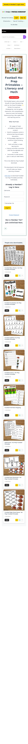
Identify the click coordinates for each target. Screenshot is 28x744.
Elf (5, 228)
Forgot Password (14, 215)
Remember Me (9, 203)
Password (7, 196)
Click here (7, 175)
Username (7, 190)
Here (20, 222)
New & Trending (18, 21)
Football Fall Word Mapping (13, 407)
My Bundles (14, 24)
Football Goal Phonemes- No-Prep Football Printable (13, 478)
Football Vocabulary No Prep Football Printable (13, 303)
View (7, 275)
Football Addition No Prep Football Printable (12, 338)
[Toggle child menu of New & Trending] (24, 21)
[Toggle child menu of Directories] (11, 21)
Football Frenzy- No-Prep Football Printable (12, 373)
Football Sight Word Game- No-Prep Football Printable (14, 513)
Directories (6, 21)
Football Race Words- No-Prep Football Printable (13, 268)
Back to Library (14, 97)
